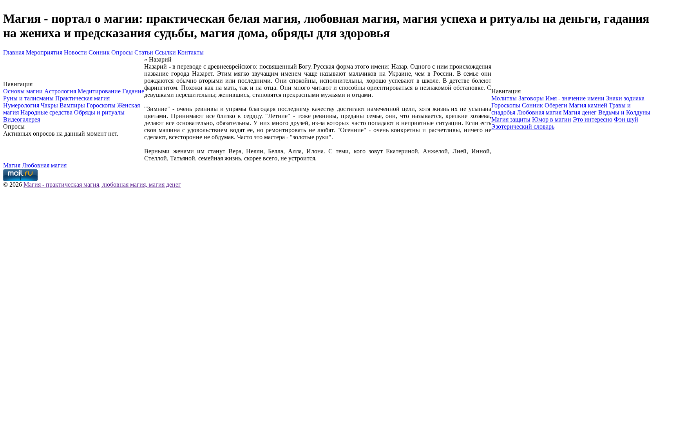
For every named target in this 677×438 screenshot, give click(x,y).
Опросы (122, 52)
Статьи (143, 52)
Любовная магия (539, 112)
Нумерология (21, 105)
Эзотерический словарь (522, 126)
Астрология (60, 91)
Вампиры (72, 105)
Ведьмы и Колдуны (624, 112)
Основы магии (23, 91)
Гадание (133, 91)
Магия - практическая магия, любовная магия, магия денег (102, 184)
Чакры (49, 105)
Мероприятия (44, 52)
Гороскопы (101, 105)
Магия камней (588, 105)
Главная (13, 52)
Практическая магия (82, 98)
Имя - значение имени (575, 98)
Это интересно (592, 119)
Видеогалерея (21, 119)
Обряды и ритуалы (99, 112)
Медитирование (99, 91)
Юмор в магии (551, 119)
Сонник (99, 52)
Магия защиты (510, 119)
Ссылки (165, 52)
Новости (75, 52)
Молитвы (504, 98)
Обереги (556, 105)
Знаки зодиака (625, 98)
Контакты (190, 52)
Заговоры (531, 98)
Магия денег (580, 112)
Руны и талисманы (28, 98)
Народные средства (46, 112)
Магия (11, 165)
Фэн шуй (626, 119)
